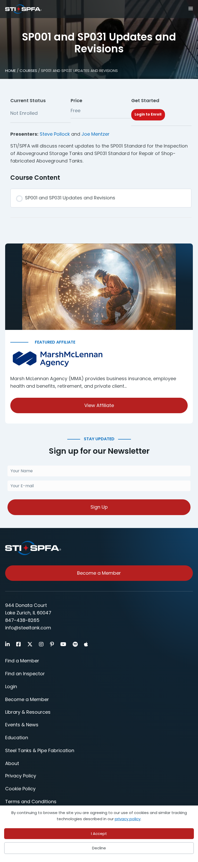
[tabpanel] (101, 148)
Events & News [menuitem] (21, 724)
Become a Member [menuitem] (27, 699)
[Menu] (178, 8)
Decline (99, 848)
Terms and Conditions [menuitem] (30, 801)
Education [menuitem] (16, 737)
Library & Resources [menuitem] (28, 712)
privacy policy (128, 819)
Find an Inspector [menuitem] (25, 673)
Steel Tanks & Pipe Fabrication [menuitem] (39, 750)
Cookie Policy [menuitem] (20, 788)
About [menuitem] (12, 763)
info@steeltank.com (28, 627)
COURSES (28, 70)
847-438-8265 (22, 620)
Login (11, 686)
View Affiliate (99, 405)
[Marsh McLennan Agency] (99, 359)
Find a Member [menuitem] (22, 660)
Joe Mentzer (95, 134)
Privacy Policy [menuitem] (20, 775)
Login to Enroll (148, 114)
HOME (10, 70)
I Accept (99, 833)
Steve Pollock (55, 134)
